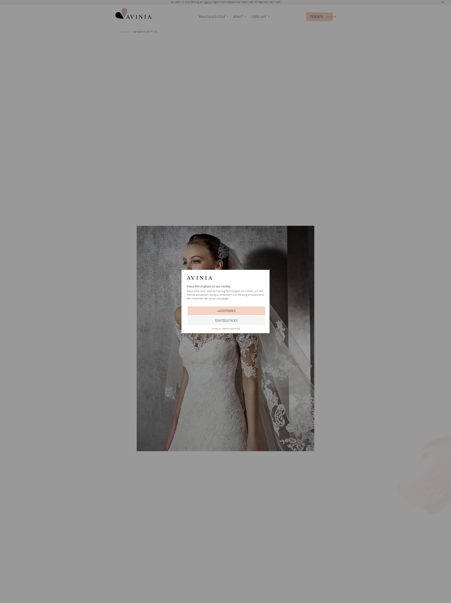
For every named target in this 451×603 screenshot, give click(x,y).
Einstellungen (226, 320)
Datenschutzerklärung (231, 329)
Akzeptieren (226, 311)
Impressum (216, 329)
